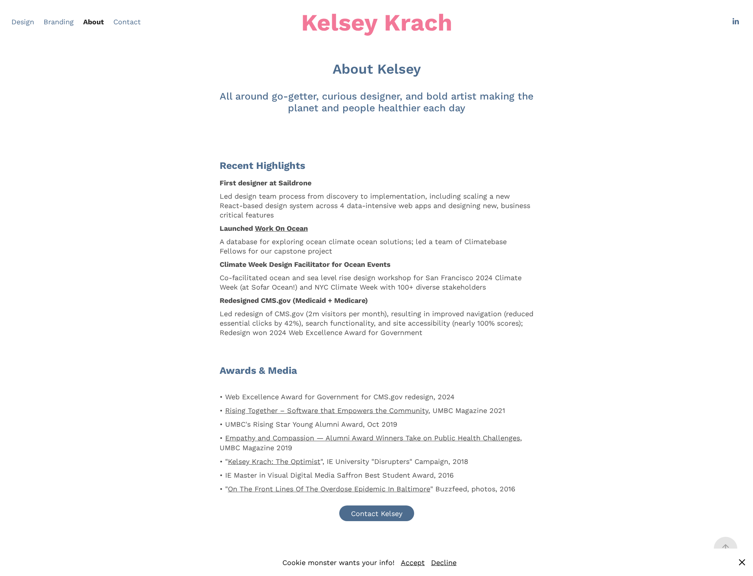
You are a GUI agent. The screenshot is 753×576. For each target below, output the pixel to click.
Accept (413, 562)
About (93, 21)
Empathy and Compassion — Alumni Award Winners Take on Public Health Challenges (372, 438)
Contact (127, 21)
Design (22, 21)
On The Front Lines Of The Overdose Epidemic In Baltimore (329, 489)
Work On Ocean (281, 228)
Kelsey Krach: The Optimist (274, 461)
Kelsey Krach (376, 22)
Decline (444, 562)
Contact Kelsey (376, 513)
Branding (59, 21)
